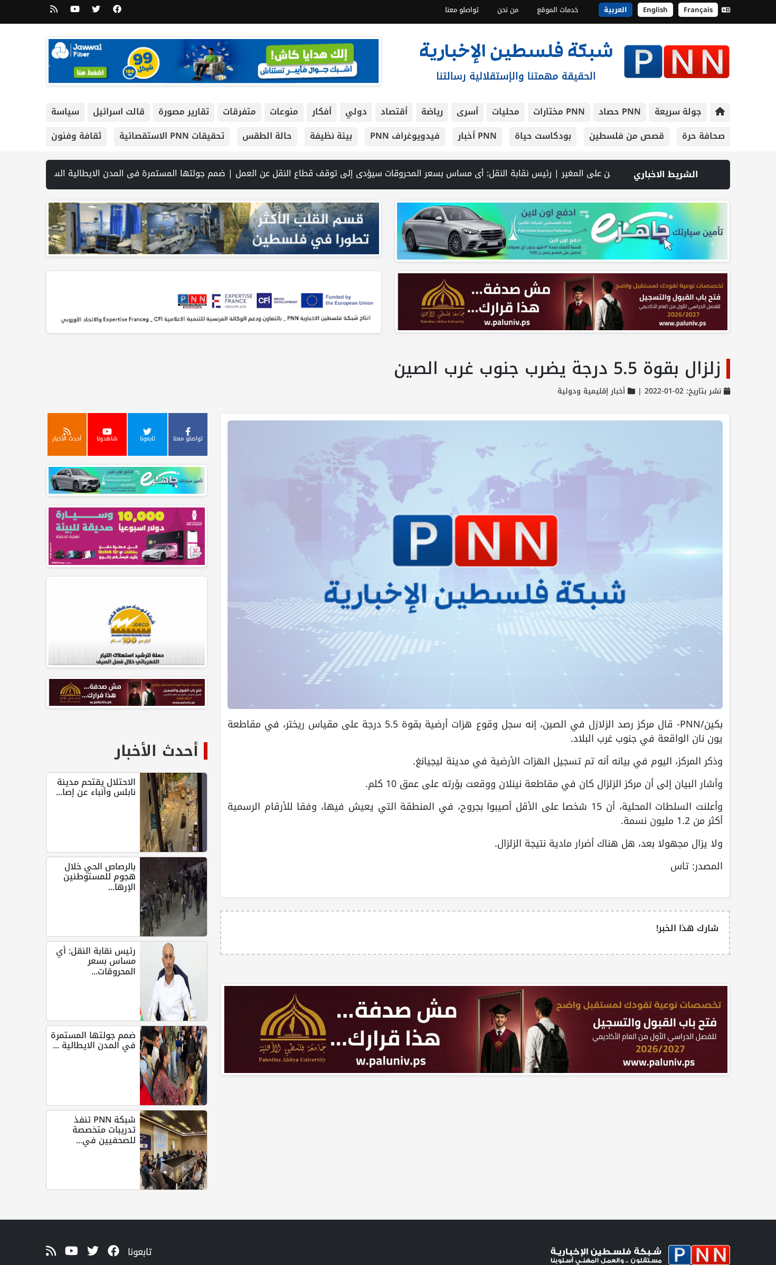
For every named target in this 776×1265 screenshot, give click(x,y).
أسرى (467, 111)
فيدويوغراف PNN (405, 136)
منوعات (284, 111)
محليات (505, 111)
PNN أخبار (477, 136)
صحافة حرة (703, 136)
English (655, 9)
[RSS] (54, 13)
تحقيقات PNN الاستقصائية (171, 136)
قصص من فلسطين (626, 136)
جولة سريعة (678, 111)
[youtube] (75, 13)
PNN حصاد (620, 111)
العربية (615, 9)
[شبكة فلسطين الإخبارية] (574, 59)
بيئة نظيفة (331, 136)
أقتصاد (394, 111)
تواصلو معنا (462, 9)
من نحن (507, 9)
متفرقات (239, 111)
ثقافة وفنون (76, 136)
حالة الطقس (267, 136)
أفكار (322, 111)
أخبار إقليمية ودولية (591, 391)
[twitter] (96, 13)
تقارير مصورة (183, 111)
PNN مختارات (559, 111)
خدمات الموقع (558, 9)
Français (698, 9)
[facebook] (117, 13)
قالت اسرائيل (119, 111)
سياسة (65, 111)
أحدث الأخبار (156, 751)
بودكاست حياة (543, 136)
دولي (356, 111)
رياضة (432, 111)
